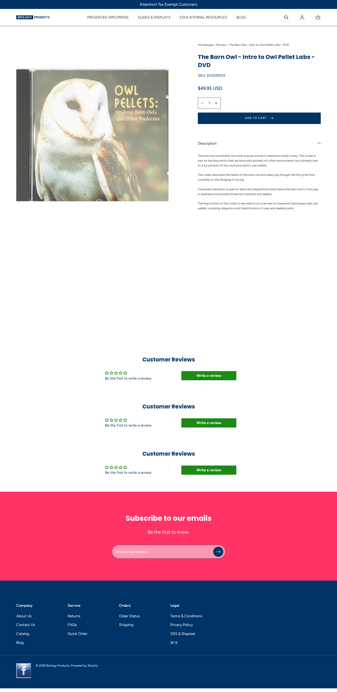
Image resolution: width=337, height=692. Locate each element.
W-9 (173, 642)
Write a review (208, 375)
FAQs (72, 625)
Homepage (205, 45)
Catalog (22, 633)
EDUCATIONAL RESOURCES (203, 17)
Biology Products (57, 665)
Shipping (126, 625)
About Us (23, 616)
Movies (221, 45)
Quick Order (77, 633)
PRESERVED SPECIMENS (108, 17)
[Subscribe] (218, 552)
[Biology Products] (33, 17)
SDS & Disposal (182, 633)
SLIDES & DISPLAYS (154, 17)
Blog (20, 642)
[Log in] (302, 17)
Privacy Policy (181, 625)
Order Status (129, 616)
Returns (74, 616)
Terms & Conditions (186, 616)
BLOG (241, 17)
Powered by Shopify (84, 665)
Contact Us (25, 625)
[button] (286, 17)
